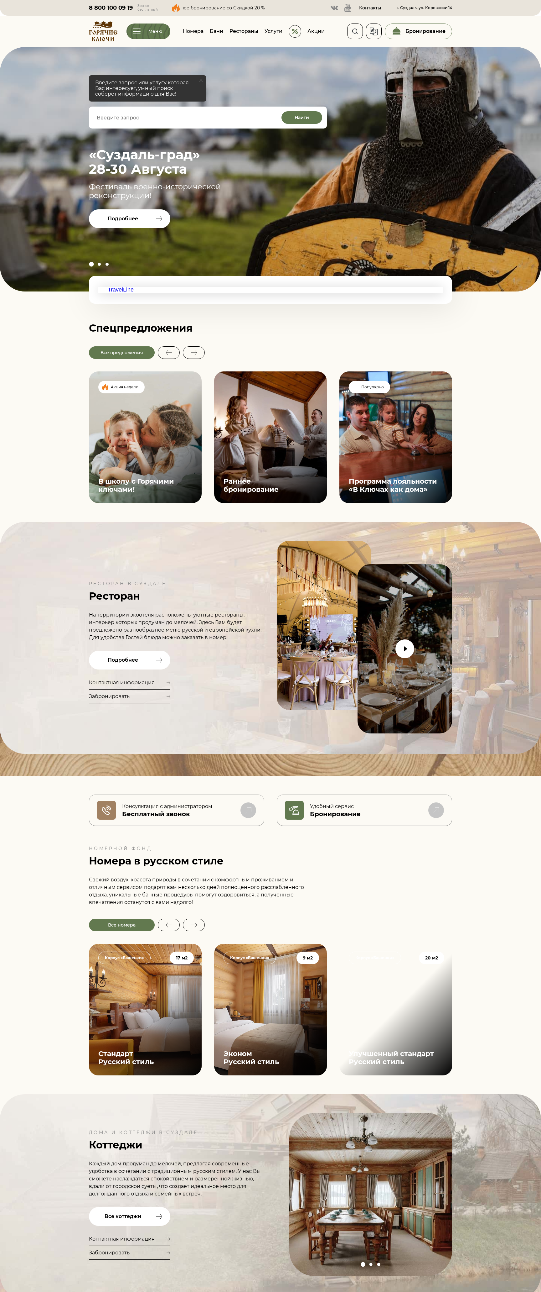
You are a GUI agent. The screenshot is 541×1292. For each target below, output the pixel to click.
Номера (193, 31)
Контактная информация (122, 682)
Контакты (370, 8)
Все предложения (121, 352)
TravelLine (121, 289)
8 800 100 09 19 (111, 8)
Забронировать (109, 696)
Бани (216, 31)
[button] (91, 264)
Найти (302, 117)
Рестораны (243, 31)
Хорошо (63, 1275)
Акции (316, 31)
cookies (11, 1272)
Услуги (273, 31)
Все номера (122, 925)
